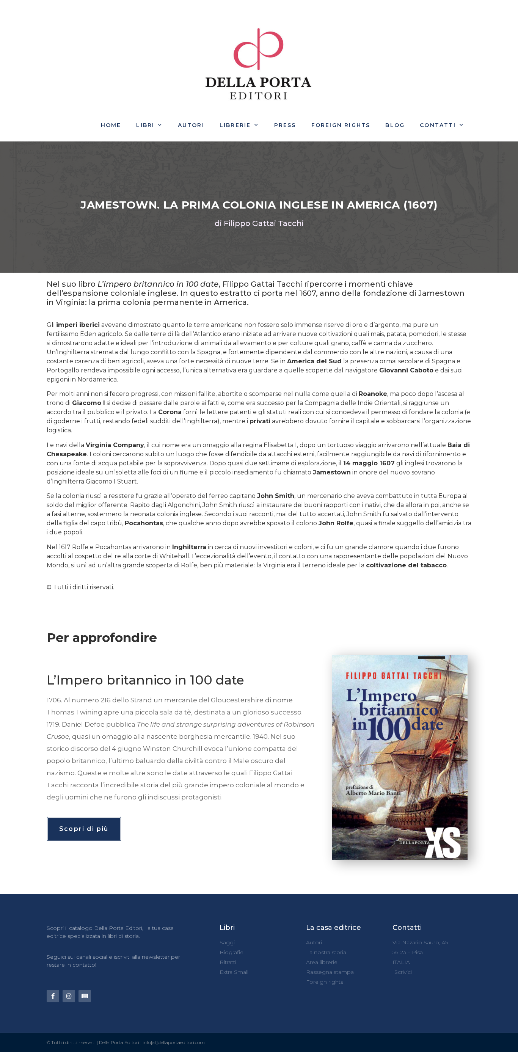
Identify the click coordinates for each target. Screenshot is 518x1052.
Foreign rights (340, 125)
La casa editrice (333, 927)
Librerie (235, 125)
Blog (395, 125)
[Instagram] (69, 996)
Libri (145, 125)
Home (111, 125)
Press (285, 125)
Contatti (438, 125)
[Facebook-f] (53, 996)
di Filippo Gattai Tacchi (259, 223)
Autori (191, 125)
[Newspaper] (84, 996)
